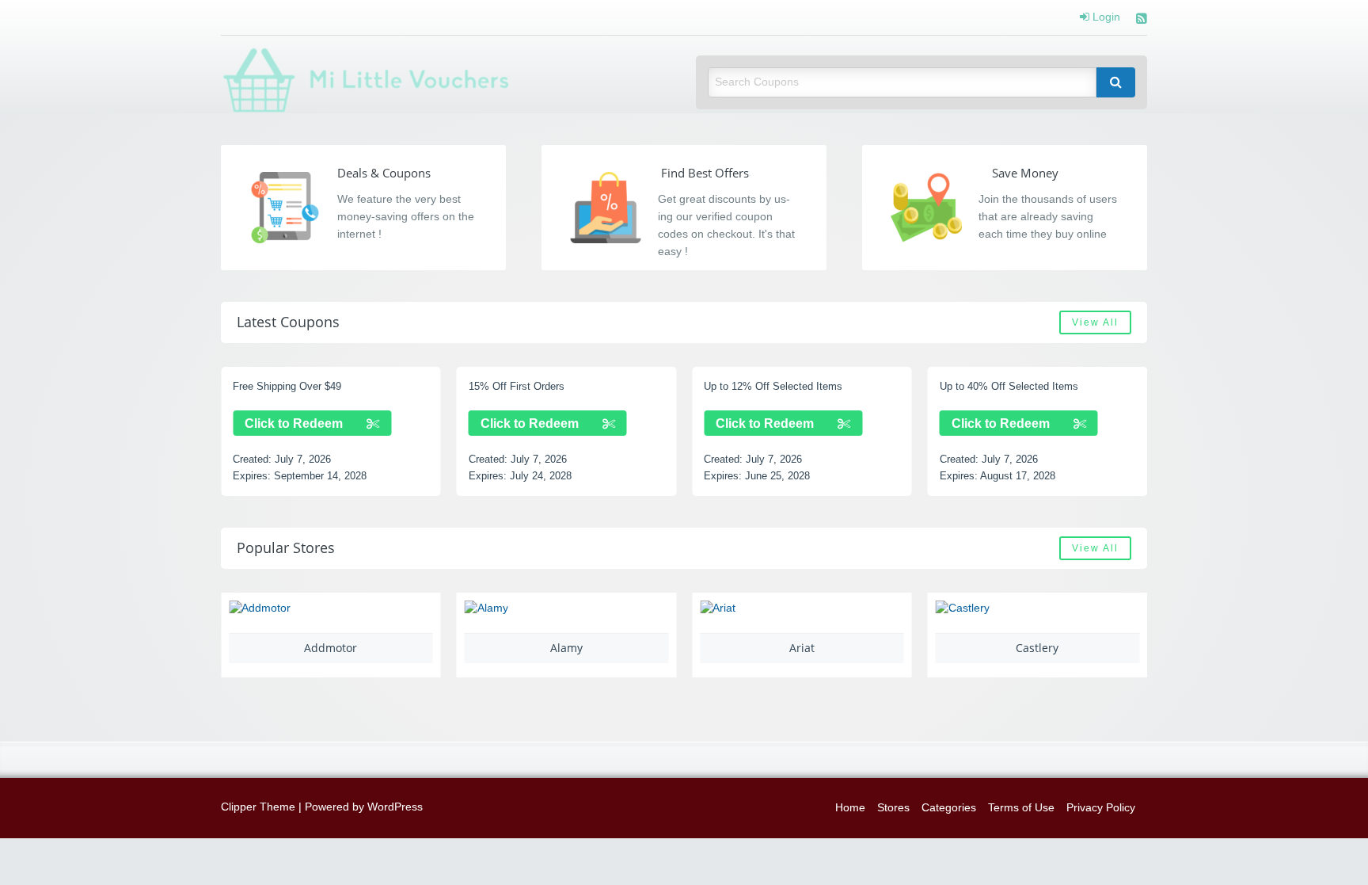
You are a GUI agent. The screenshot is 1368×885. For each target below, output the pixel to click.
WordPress (395, 807)
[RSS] (1141, 20)
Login (1104, 17)
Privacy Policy (1100, 808)
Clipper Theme (258, 807)
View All (1095, 322)
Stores (893, 808)
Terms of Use (1021, 808)
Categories (949, 808)
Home (850, 808)
